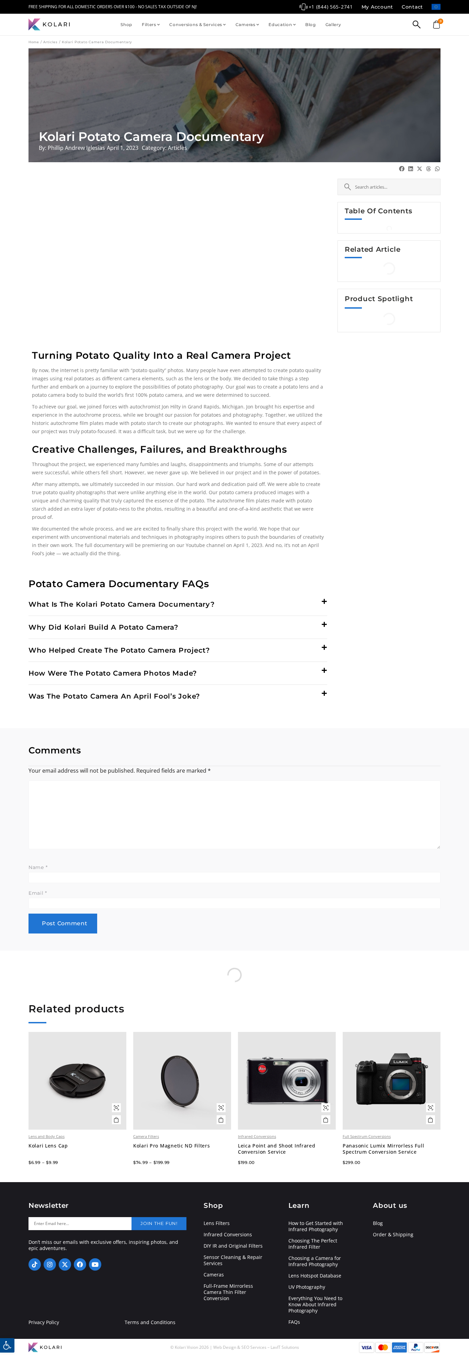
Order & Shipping (393, 1235)
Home (33, 41)
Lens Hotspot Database (314, 1276)
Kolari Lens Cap (48, 1146)
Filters (149, 24)
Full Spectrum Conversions (367, 1136)
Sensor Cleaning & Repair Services (233, 1260)
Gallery (333, 24)
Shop (126, 24)
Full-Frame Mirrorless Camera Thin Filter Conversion (228, 1292)
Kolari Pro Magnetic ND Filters (171, 1146)
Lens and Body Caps (46, 1136)
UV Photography (306, 1287)
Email (37, 893)
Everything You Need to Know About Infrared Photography (315, 1304)
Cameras (245, 24)
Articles (50, 41)
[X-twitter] (65, 1264)
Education (280, 24)
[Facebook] (80, 1264)
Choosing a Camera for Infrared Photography (314, 1261)
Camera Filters (146, 1136)
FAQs (294, 1322)
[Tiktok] (34, 1264)
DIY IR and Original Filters (233, 1246)
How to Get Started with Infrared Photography (315, 1226)
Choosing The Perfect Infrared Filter (312, 1244)
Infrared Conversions (257, 1136)
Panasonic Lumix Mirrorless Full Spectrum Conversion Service (383, 1149)
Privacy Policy (43, 1322)
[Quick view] (116, 1107)
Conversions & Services (195, 24)
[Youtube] (95, 1264)
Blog (310, 24)
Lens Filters (217, 1223)
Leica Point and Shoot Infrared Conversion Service (277, 1149)
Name (37, 867)
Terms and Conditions (150, 1322)
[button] (177, 604)
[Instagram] (50, 1264)
